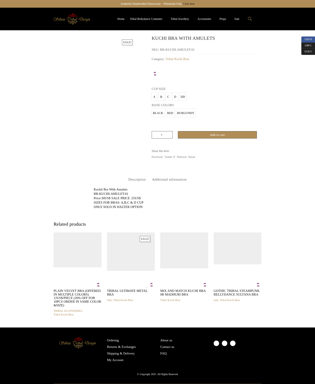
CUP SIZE (159, 89)
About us (166, 340)
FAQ (163, 353)
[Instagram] (233, 343)
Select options (61, 311)
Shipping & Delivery (121, 353)
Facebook (157, 156)
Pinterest (182, 156)
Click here (189, 3)
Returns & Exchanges (121, 347)
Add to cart (217, 135)
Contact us (167, 347)
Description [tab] (137, 179)
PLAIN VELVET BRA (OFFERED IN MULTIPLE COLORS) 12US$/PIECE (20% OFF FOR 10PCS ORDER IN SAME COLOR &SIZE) (77, 298)
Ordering (113, 340)
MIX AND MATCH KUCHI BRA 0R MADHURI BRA (183, 292)
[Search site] (250, 19)
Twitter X (170, 156)
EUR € (306, 51)
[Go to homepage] (72, 19)
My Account (115, 360)
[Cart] (259, 19)
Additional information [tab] (169, 179)
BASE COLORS (163, 105)
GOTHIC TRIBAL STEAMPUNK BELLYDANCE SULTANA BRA (237, 292)
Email (191, 156)
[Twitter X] (224, 343)
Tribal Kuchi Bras (177, 59)
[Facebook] (216, 343)
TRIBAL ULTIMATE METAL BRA (127, 292)
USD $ (306, 39)
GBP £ (306, 45)
